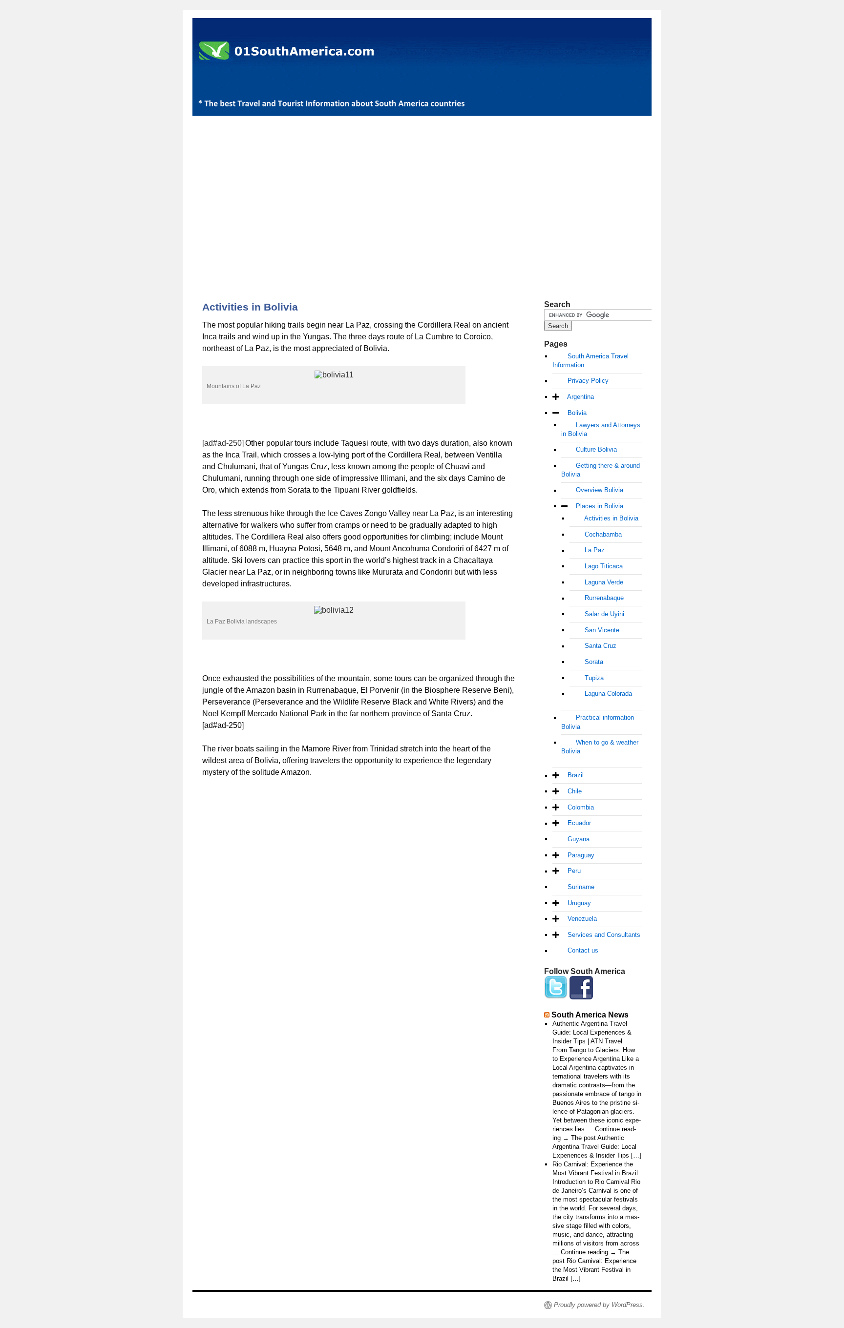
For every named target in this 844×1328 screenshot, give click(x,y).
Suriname (581, 887)
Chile (575, 791)
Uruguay (579, 903)
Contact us (583, 950)
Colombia (581, 807)
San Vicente (602, 630)
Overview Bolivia (599, 490)
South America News (590, 1015)
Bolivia (577, 412)
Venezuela (582, 918)
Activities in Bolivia (611, 518)
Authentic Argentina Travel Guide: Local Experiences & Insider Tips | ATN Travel (592, 1032)
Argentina (580, 396)
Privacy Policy (588, 381)
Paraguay (581, 855)
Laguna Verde (604, 582)
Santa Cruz (600, 646)
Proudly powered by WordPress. (599, 1304)
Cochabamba (603, 534)
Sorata (594, 661)
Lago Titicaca (604, 566)
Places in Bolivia (599, 506)
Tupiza (594, 678)
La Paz (595, 550)
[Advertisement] (422, 191)
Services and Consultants (604, 934)
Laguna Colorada (608, 693)
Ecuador (579, 823)
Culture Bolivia (596, 450)
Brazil (576, 775)
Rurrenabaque (604, 598)
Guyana (579, 839)
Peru (574, 871)
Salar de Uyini (604, 614)
